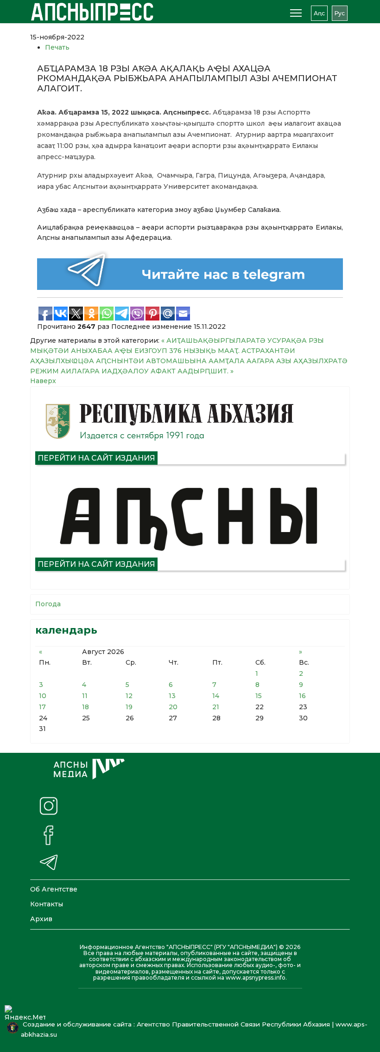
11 (85, 696)
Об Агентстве (53, 889)
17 (42, 707)
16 (302, 696)
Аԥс (319, 13)
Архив (41, 919)
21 (215, 707)
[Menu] (296, 13)
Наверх (43, 381)
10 (42, 696)
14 (215, 696)
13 (172, 696)
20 (173, 707)
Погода (48, 604)
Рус (340, 13)
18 (85, 707)
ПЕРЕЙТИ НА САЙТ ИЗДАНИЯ (96, 458)
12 (129, 696)
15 (258, 696)
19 (129, 707)
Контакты (46, 904)
